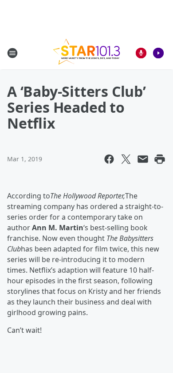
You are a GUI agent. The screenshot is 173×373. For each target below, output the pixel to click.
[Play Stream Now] (158, 53)
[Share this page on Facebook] (109, 159)
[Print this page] (159, 159)
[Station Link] (86, 52)
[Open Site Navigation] (12, 53)
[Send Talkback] (141, 53)
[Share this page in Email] (143, 159)
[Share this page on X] (126, 159)
